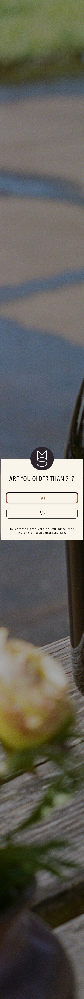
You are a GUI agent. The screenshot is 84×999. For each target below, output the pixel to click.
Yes (42, 498)
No (42, 513)
